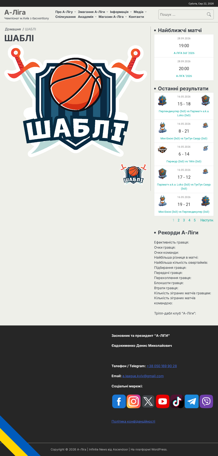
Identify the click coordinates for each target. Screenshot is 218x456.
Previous (161, 220)
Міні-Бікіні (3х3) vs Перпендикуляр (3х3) (184, 211)
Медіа (138, 12)
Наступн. (207, 220)
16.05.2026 (184, 96)
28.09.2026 (184, 38)
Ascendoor (120, 449)
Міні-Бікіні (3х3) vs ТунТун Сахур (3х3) (184, 138)
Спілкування (65, 17)
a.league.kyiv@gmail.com (143, 376)
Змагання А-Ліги (91, 12)
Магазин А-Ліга (111, 17)
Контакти (136, 17)
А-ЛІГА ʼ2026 (184, 76)
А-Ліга (15, 12)
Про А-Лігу (64, 12)
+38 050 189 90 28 (162, 366)
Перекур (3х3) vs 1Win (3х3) (183, 161)
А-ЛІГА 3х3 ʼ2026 (184, 53)
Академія (85, 17)
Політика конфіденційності (133, 421)
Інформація (119, 12)
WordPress (158, 449)
